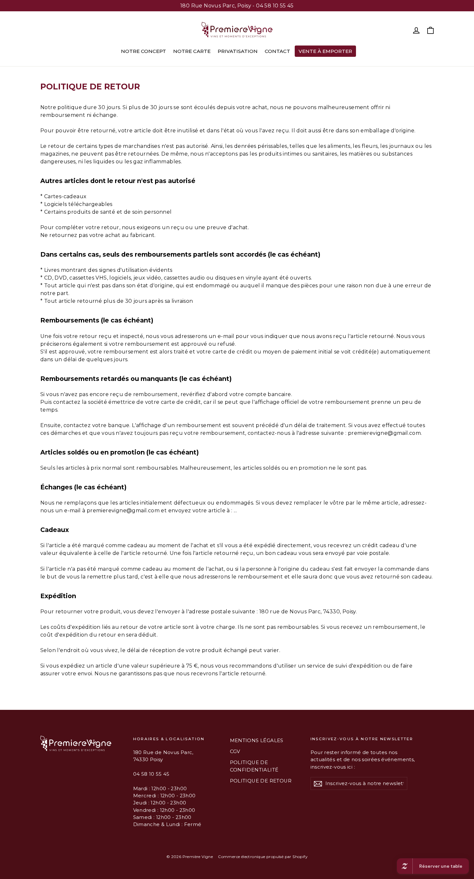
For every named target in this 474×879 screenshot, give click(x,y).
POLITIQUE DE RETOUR (261, 781)
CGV (235, 751)
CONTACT (277, 51)
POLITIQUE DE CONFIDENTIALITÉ (254, 766)
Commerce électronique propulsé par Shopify (263, 856)
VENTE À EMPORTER (325, 51)
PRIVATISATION (238, 51)
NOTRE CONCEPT (143, 51)
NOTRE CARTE (192, 51)
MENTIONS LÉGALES (256, 740)
